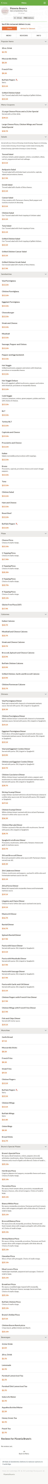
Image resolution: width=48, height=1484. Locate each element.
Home (4, 1471)
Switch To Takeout (28, 28)
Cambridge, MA (14, 1471)
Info (39, 35)
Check (9, 28)
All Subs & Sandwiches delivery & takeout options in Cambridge (22, 1463)
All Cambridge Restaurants (33, 1471)
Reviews (24, 35)
